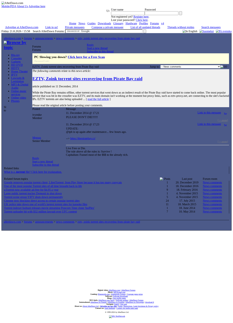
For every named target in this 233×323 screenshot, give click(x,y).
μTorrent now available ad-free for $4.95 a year (31, 189)
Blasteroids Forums (118, 294)
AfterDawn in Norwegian (135, 302)
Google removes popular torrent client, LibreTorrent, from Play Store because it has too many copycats (63, 182)
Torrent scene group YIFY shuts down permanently (33, 197)
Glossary (118, 23)
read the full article (98, 99)
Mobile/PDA (8, 6)
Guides (91, 23)
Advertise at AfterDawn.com (21, 27)
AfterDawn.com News (106, 300)
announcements (44, 38)
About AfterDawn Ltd (90, 306)
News (81, 23)
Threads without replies (180, 27)
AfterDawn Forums (128, 290)
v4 (162, 23)
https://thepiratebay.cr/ (82, 138)
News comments (212, 182)
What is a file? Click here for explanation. (33, 171)
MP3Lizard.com (119, 292)
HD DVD (17, 64)
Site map (123, 304)
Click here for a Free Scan (86, 57)
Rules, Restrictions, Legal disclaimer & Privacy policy (138, 306)
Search (116, 304)
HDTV (15, 68)
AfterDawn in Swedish (116, 302)
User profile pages (119, 298)
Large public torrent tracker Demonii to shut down (33, 193)
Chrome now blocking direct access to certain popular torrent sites (42, 200)
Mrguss (36, 137)
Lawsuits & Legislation (17, 79)
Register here (141, 16)
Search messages (211, 27)
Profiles (143, 23)
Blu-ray (15, 55)
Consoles (16, 58)
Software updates (122, 300)
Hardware (131, 23)
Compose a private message (107, 27)
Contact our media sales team (127, 308)
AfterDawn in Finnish (98, 302)
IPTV (14, 74)
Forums (154, 23)
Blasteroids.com (104, 294)
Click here (142, 19)
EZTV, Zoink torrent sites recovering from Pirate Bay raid (87, 78)
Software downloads (120, 296)
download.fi (149, 302)
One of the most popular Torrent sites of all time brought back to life (43, 186)
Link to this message (209, 112)
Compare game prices (135, 294)
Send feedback (110, 308)
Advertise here (37, 6)
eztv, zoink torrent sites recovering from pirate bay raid (109, 38)
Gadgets (16, 61)
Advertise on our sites (108, 306)
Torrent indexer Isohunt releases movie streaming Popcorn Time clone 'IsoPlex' (49, 207)
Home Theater (19, 71)
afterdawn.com (12, 38)
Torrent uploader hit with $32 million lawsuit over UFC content (40, 211)
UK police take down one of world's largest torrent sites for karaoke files (45, 204)
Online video (18, 97)
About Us (22, 6)
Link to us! (51, 27)
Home (72, 23)
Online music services (18, 93)
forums (28, 38)
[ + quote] (223, 120)
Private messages (74, 27)
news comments (65, 38)
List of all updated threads (145, 27)
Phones (15, 100)
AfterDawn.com (114, 290)
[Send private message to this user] (225, 112)
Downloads (104, 23)
